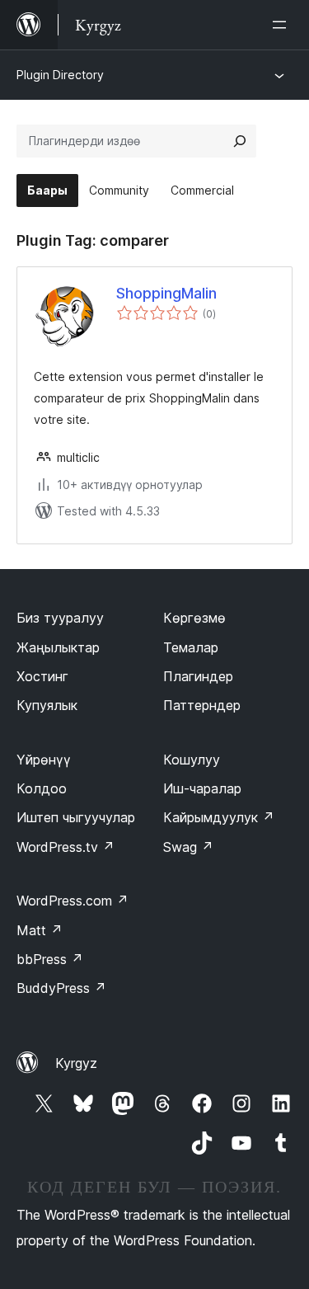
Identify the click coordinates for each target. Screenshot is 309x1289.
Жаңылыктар (58, 647)
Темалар (190, 647)
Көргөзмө (194, 617)
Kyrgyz (76, 1063)
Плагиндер (198, 676)
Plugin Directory (60, 75)
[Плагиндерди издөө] (239, 141)
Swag (188, 847)
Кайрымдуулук (218, 817)
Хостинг (42, 676)
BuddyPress (61, 988)
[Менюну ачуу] (282, 24)
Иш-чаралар (202, 788)
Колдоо (41, 788)
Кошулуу (191, 759)
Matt (39, 930)
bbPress (49, 959)
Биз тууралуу (60, 617)
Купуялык (46, 705)
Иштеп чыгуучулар (75, 817)
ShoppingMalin (166, 293)
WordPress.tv (65, 847)
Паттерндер (202, 705)
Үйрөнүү (43, 759)
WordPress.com (72, 900)
